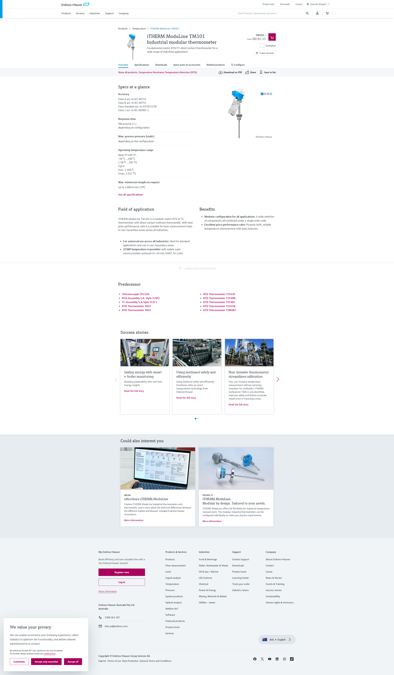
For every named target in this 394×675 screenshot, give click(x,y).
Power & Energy (207, 590)
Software (170, 614)
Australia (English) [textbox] (318, 4)
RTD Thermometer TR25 (136, 306)
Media (127, 495)
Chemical (203, 583)
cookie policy (49, 653)
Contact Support (240, 559)
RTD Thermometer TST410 (219, 294)
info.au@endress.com (116, 626)
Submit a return (240, 590)
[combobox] (320, 4)
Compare (271, 45)
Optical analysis (173, 602)
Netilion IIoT (171, 608)
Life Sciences (205, 577)
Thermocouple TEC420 (135, 294)
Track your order (241, 583)
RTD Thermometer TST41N (219, 306)
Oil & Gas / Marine (208, 571)
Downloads (285, 4)
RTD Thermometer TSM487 (219, 310)
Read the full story (134, 390)
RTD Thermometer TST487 (219, 302)
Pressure (170, 590)
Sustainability (273, 596)
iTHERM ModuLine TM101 (164, 28)
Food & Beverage (208, 559)
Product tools (268, 4)
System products (174, 596)
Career (269, 571)
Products (123, 28)
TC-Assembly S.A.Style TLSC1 (139, 302)
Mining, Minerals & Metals (213, 596)
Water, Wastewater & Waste (213, 565)
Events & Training (275, 583)
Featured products (175, 620)
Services (169, 633)
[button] (121, 572)
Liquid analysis (173, 577)
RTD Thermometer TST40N (219, 298)
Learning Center (240, 577)
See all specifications (130, 194)
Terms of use (114, 660)
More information (133, 520)
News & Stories (274, 577)
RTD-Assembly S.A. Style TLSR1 (141, 298)
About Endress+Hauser (278, 559)
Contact (299, 4)
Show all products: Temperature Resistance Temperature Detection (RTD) (157, 72)
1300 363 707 (112, 617)
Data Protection (130, 660)
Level (168, 571)
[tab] (124, 65)
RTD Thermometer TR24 (136, 310)
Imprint (102, 660)
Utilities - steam (207, 602)
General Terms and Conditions (155, 660)
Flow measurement (175, 565)
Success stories (274, 590)
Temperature (139, 28)
